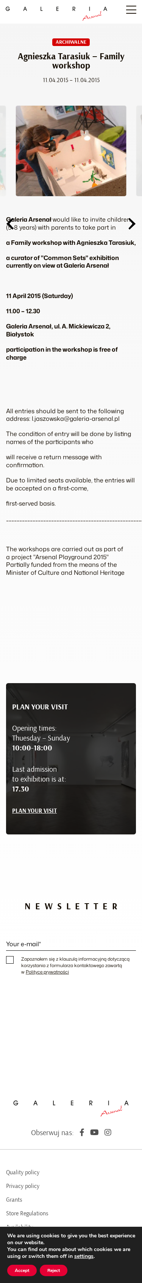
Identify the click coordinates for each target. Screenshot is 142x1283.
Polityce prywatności (47, 972)
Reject (53, 1270)
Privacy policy (22, 1186)
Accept (22, 1270)
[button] (10, 224)
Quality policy (22, 1172)
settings (84, 1256)
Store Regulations (27, 1213)
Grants (14, 1200)
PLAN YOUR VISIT (34, 811)
